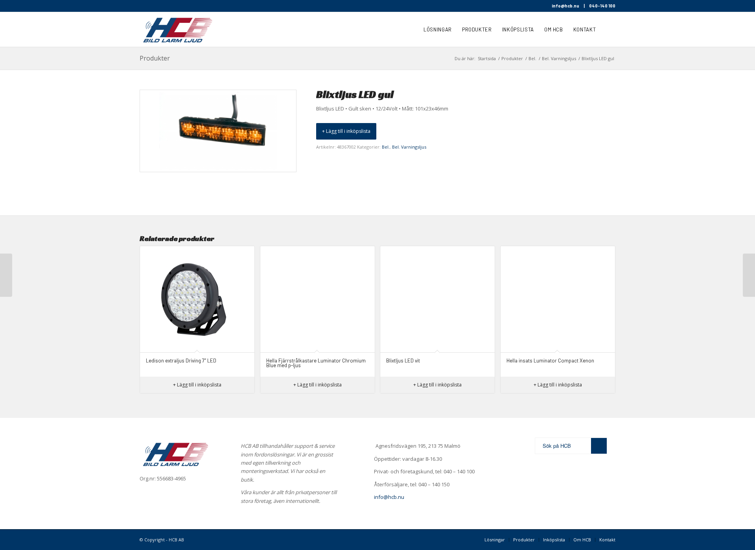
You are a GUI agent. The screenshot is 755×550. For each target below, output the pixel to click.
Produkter (155, 58)
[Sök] (608, 29)
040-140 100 (602, 5)
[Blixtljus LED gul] (749, 275)
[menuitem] (437, 29)
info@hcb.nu (565, 5)
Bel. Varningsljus (409, 147)
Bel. (386, 147)
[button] (346, 131)
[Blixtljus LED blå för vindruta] (6, 275)
